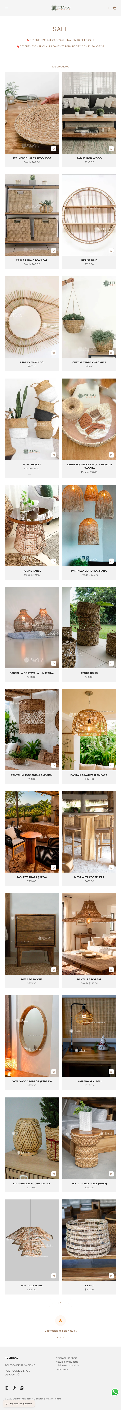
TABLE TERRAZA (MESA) (32, 877)
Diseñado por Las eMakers (47, 1398)
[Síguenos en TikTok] (14, 1388)
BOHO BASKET (32, 464)
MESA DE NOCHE (31, 979)
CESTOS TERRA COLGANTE (89, 362)
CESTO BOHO (89, 673)
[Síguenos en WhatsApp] (22, 1388)
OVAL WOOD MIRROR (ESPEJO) (32, 1081)
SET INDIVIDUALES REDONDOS (31, 158)
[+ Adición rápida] (53, 148)
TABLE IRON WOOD (89, 158)
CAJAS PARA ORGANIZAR (32, 260)
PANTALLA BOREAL (89, 979)
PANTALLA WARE (32, 1285)
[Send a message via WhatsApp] (115, 1392)
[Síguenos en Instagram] (7, 1388)
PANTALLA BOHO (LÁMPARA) (89, 570)
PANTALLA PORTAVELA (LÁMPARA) (32, 673)
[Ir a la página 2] (68, 1303)
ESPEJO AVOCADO (32, 362)
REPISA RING (89, 260)
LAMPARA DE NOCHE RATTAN (31, 1183)
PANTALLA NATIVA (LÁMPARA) (89, 775)
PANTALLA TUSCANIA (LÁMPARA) (32, 775)
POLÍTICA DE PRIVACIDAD (20, 1365)
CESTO (89, 1285)
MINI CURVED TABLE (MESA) (89, 1183)
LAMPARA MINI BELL (89, 1081)
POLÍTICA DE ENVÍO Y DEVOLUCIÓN (17, 1372)
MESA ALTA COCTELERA (89, 877)
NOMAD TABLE (31, 570)
